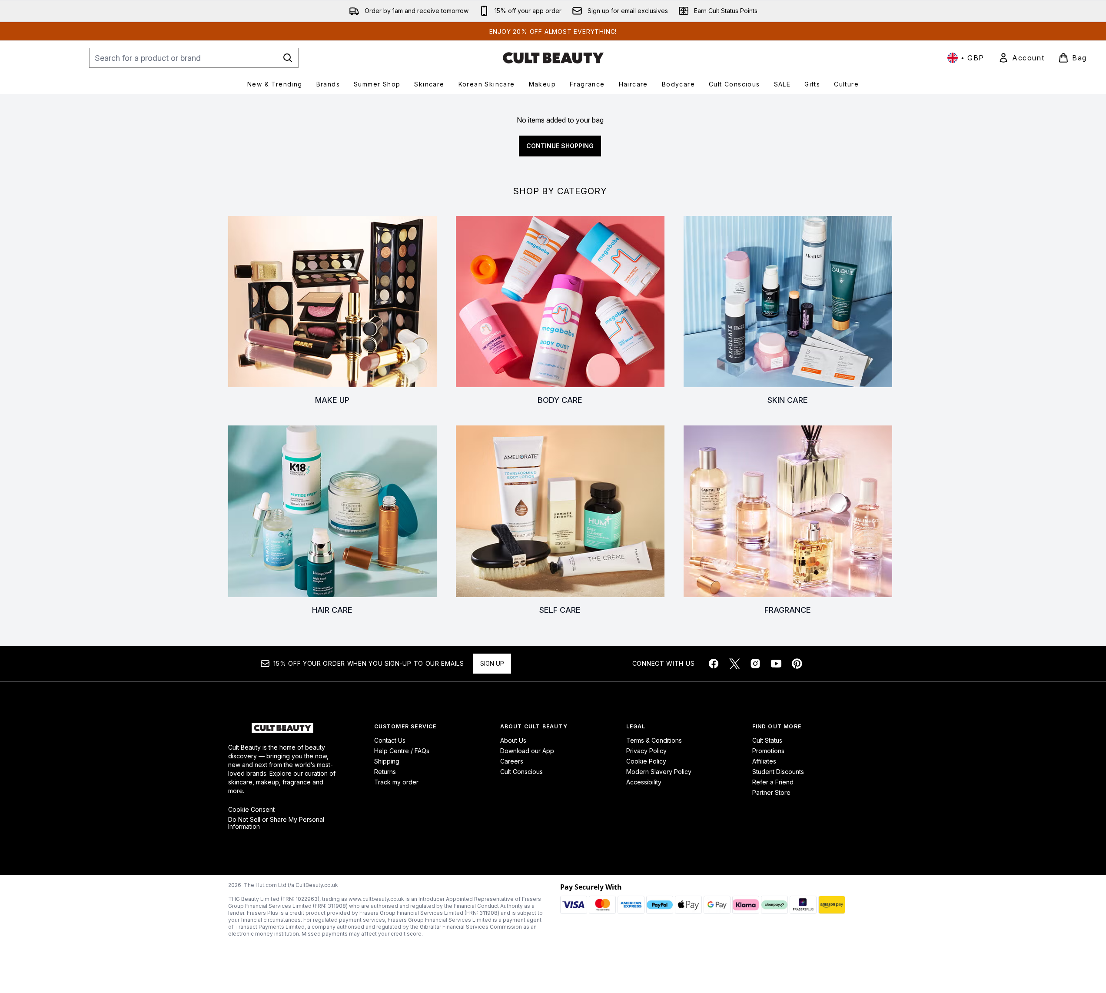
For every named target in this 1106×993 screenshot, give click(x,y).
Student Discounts (778, 771)
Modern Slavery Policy (658, 771)
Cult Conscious (521, 771)
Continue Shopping (560, 145)
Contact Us (389, 740)
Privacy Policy (646, 750)
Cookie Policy (646, 761)
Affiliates (764, 761)
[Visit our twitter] (734, 663)
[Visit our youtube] (776, 663)
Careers (511, 761)
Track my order (396, 782)
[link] (1021, 57)
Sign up (492, 663)
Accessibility (643, 782)
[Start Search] (287, 57)
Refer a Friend (773, 782)
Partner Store (771, 792)
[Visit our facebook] (713, 663)
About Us (513, 740)
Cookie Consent (251, 809)
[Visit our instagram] (755, 663)
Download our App (527, 750)
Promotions (768, 750)
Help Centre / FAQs (401, 750)
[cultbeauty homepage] (553, 57)
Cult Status (767, 740)
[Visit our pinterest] (797, 663)
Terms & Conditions (654, 740)
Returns (385, 771)
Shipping (386, 761)
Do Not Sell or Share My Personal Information (276, 823)
